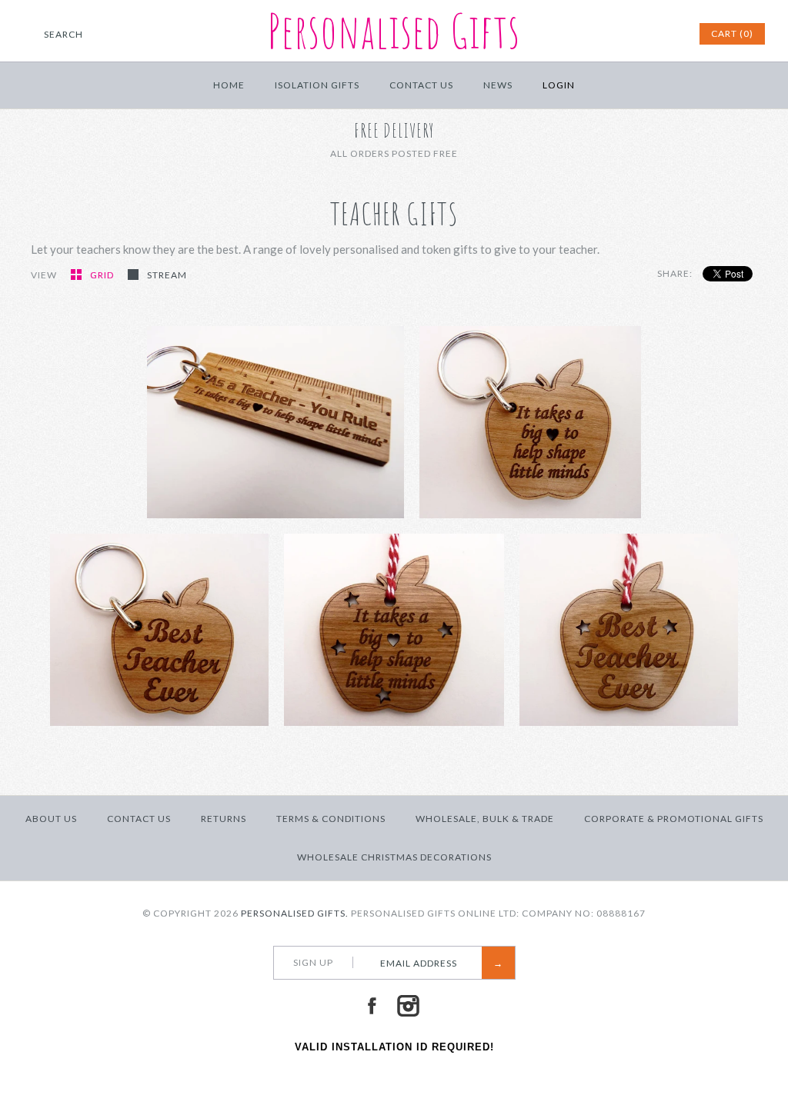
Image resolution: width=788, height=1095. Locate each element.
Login (559, 85)
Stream (167, 275)
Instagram (408, 1006)
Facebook (372, 1006)
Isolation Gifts (317, 85)
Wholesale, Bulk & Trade (485, 818)
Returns (223, 818)
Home (229, 85)
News (498, 85)
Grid (103, 275)
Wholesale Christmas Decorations (394, 857)
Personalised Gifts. (295, 913)
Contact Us (421, 85)
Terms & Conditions (331, 818)
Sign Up (313, 962)
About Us (51, 818)
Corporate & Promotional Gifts (673, 818)
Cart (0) (732, 33)
